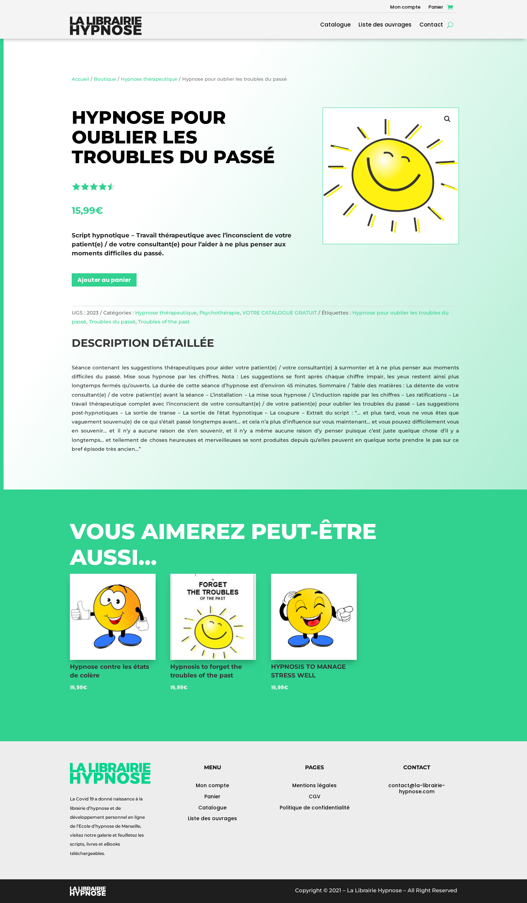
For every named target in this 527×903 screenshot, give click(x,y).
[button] (447, 119)
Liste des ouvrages (385, 25)
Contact (431, 25)
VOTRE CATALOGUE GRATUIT (279, 312)
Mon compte (405, 7)
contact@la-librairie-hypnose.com (416, 788)
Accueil (80, 79)
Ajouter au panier (104, 280)
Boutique (105, 79)
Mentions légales (314, 785)
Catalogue (335, 25)
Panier (435, 7)
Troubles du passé (112, 321)
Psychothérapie (219, 312)
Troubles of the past (164, 321)
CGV (315, 796)
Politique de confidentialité (315, 807)
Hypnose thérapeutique (149, 79)
